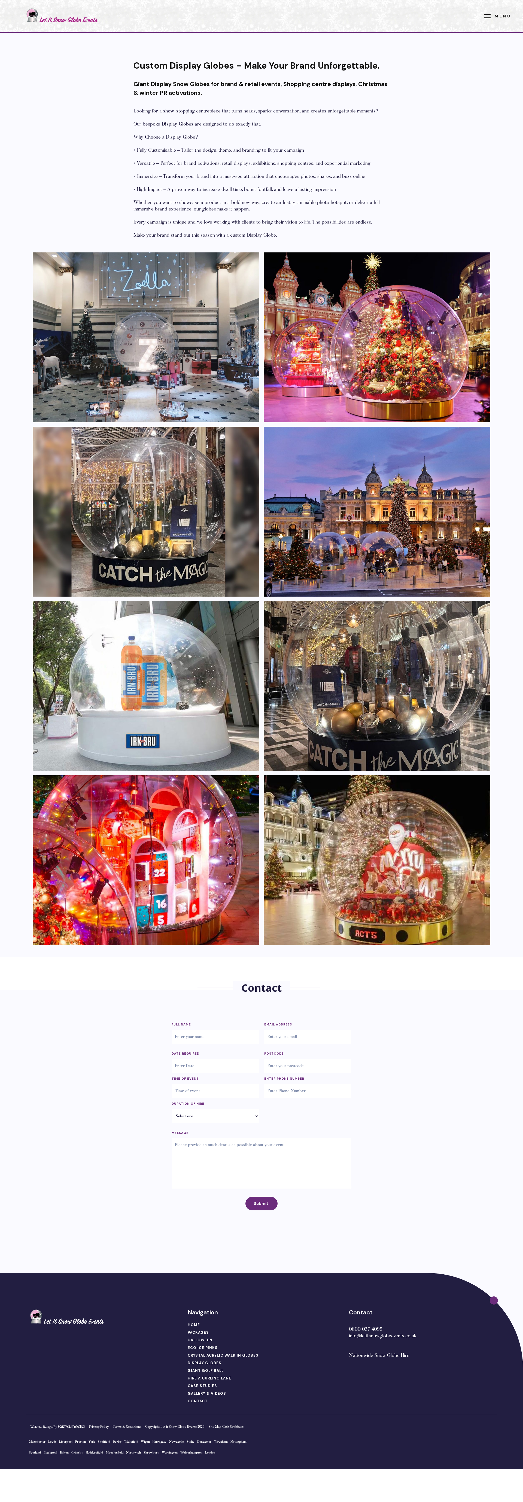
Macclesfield (114, 1452)
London (210, 1452)
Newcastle (176, 1441)
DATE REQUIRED (185, 1053)
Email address (278, 1024)
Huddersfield (94, 1452)
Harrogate (159, 1441)
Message (180, 1133)
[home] (61, 16)
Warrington (170, 1452)
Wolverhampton (191, 1452)
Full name (181, 1024)
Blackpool (50, 1452)
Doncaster (204, 1441)
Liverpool (65, 1441)
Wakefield (131, 1441)
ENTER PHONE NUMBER (284, 1078)
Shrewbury (151, 1452)
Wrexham (221, 1441)
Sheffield (104, 1441)
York (92, 1441)
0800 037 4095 (365, 1329)
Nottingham (238, 1441)
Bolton (64, 1452)
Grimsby (77, 1452)
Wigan (145, 1441)
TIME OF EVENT (185, 1078)
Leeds (52, 1441)
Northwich (133, 1452)
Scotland (35, 1452)
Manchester (37, 1441)
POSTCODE (274, 1053)
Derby (117, 1441)
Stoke (190, 1441)
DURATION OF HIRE (188, 1104)
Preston (80, 1441)
